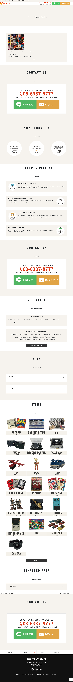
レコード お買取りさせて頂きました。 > (66, 593)
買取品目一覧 (56, 652)
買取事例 (25, 652)
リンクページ (54, 674)
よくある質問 (41, 652)
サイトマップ (39, 674)
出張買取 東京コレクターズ (33, 679)
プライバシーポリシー (24, 674)
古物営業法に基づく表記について (36, 664)
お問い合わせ (32, 674)
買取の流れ (10, 652)
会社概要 (17, 674)
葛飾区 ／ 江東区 (13, 586)
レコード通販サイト (47, 674)
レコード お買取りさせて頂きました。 (14, 63)
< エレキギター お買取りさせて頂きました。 (7, 593)
